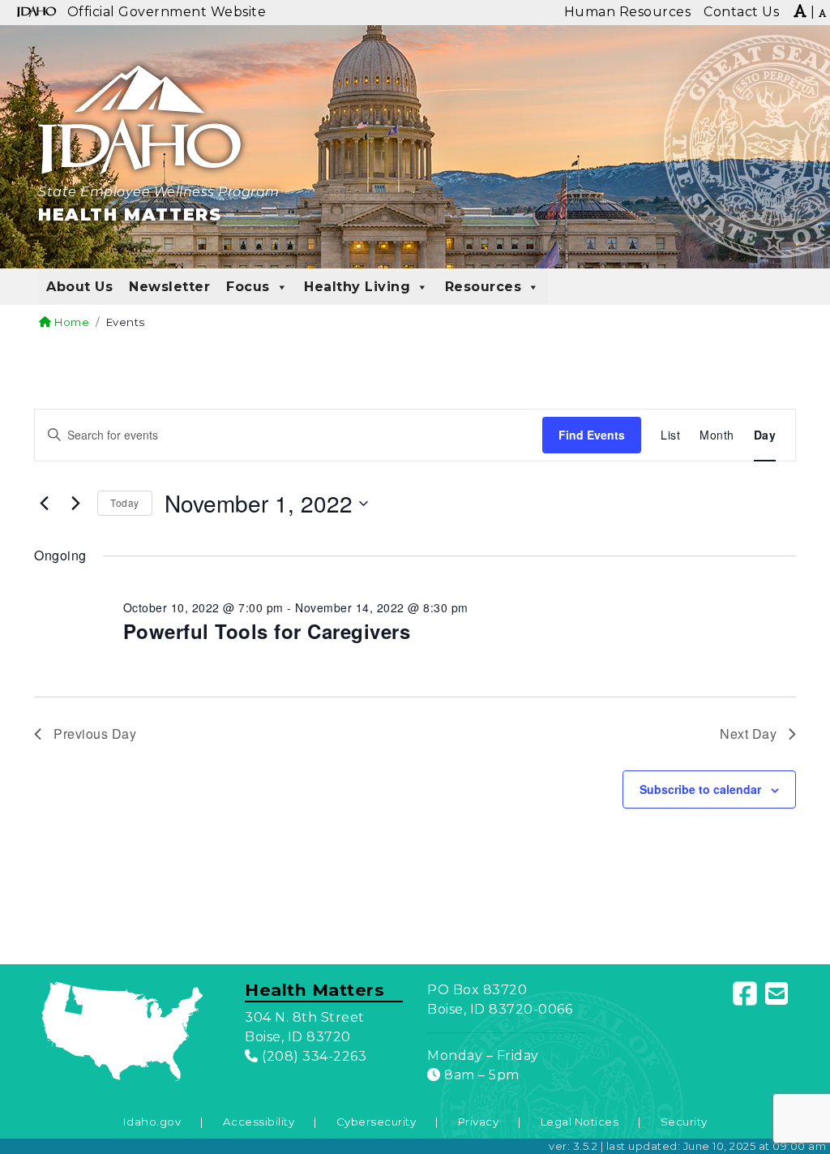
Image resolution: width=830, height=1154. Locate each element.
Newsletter (169, 286)
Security (684, 1121)
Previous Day (94, 733)
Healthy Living (357, 286)
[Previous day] (43, 503)
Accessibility (259, 1121)
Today (124, 502)
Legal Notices (580, 1121)
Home (70, 321)
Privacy (478, 1121)
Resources (483, 286)
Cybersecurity (376, 1121)
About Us (79, 286)
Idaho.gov (152, 1121)
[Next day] (75, 503)
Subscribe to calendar (700, 789)
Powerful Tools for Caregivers (267, 631)
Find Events (591, 435)
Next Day (748, 733)
